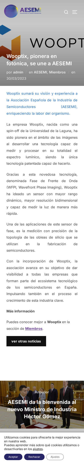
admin (18, 72)
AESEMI (40, 72)
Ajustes (55, 456)
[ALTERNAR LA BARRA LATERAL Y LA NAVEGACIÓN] (76, 12)
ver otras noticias (26, 341)
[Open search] (66, 12)
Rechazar (34, 456)
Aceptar (13, 456)
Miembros (57, 72)
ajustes (38, 449)
